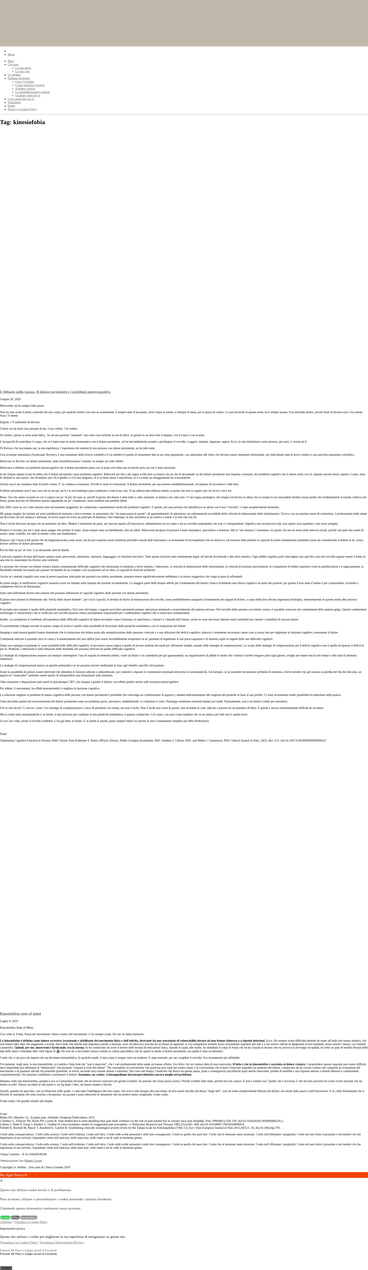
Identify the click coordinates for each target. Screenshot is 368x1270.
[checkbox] (184, 1254)
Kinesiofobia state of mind (20, 1014)
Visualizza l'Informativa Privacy (61, 1242)
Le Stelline (14, 74)
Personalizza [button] (29, 1217)
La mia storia (23, 68)
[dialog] (184, 1196)
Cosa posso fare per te (21, 99)
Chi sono (13, 64)
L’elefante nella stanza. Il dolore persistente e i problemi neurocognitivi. (55, 392)
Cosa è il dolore (24, 81)
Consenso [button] (6, 1222)
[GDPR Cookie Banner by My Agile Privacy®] (10, 1264)
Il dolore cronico (25, 88)
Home (11, 105)
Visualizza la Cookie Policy (31, 1222)
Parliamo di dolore (19, 78)
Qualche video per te (27, 95)
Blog (11, 61)
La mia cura (22, 71)
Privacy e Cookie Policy (22, 109)
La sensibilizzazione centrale (32, 92)
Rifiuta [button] (15, 1217)
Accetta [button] (5, 1217)
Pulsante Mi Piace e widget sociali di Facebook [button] (28, 1250)
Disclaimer (14, 102)
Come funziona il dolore (30, 85)
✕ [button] (1, 1181)
